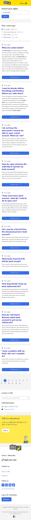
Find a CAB (6, 471)
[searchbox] (15, 12)
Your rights (7, 29)
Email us (5, 476)
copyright (21, 512)
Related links (7, 37)
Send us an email (9, 409)
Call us (5, 430)
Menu (22, 3)
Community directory (10, 32)
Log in (7, 499)
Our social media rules (8, 489)
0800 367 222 (14, 406)
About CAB (7, 35)
